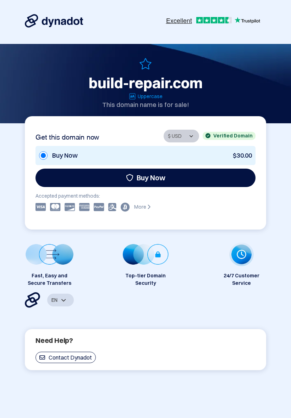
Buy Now (151, 177)
